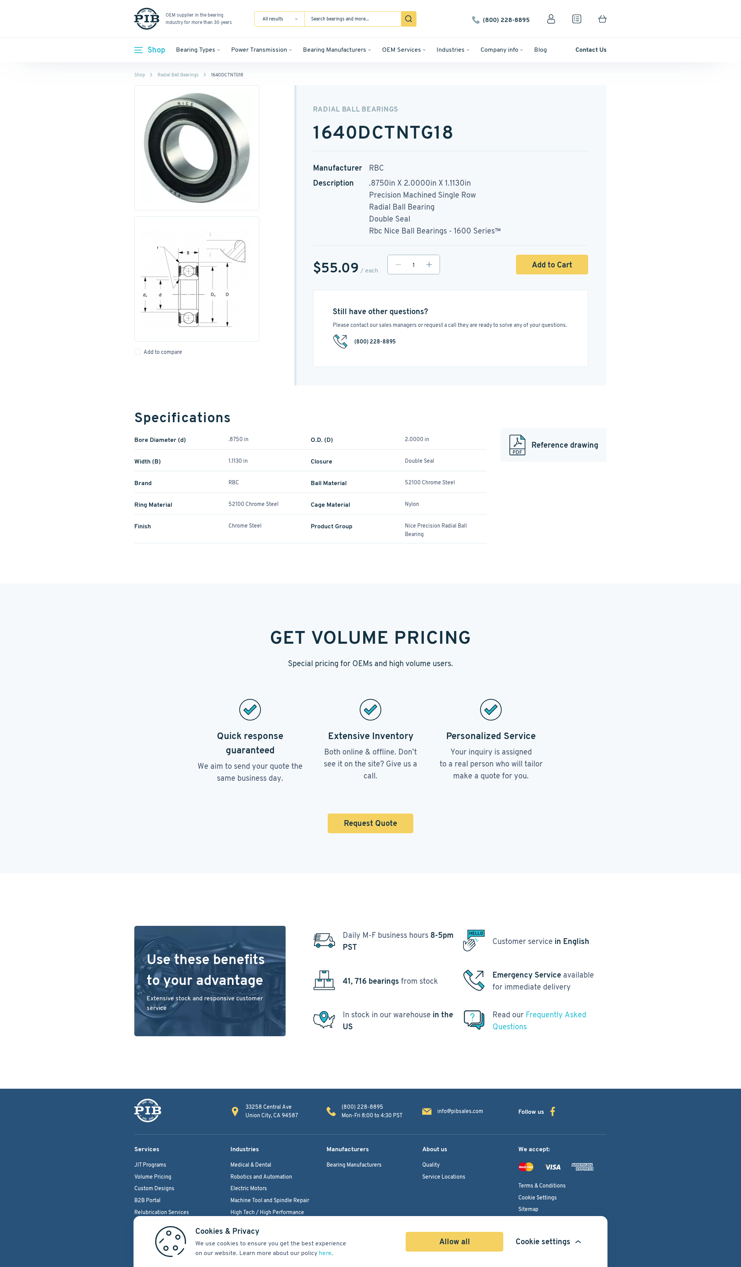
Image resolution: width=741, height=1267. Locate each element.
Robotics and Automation (261, 1176)
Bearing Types (195, 50)
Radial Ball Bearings (178, 75)
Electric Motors (248, 1188)
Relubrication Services (161, 1212)
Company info (499, 50)
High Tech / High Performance (267, 1212)
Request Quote (370, 823)
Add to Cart (552, 265)
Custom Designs (154, 1188)
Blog (540, 50)
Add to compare (163, 351)
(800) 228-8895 (506, 19)
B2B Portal (147, 1200)
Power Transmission (259, 50)
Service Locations (443, 1176)
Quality (431, 1164)
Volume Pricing (152, 1176)
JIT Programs (150, 1164)
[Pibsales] (147, 1110)
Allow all (454, 1242)
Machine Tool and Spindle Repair (269, 1200)
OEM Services (401, 50)
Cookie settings (543, 1242)
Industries (450, 50)
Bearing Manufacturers (334, 50)
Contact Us (591, 50)
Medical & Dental (250, 1164)
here (325, 1253)
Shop (156, 50)
